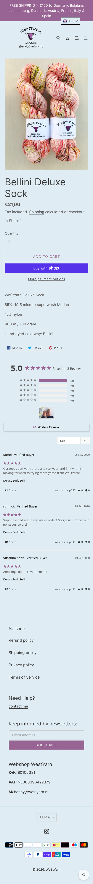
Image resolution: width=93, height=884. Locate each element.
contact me (18, 706)
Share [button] (12, 490)
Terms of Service (24, 677)
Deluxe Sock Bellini (15, 480)
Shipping (36, 212)
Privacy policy (21, 665)
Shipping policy (23, 652)
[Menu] (85, 37)
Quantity (12, 233)
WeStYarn (53, 869)
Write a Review (48, 427)
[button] (80, 490)
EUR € (45, 817)
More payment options (46, 279)
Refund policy (21, 640)
